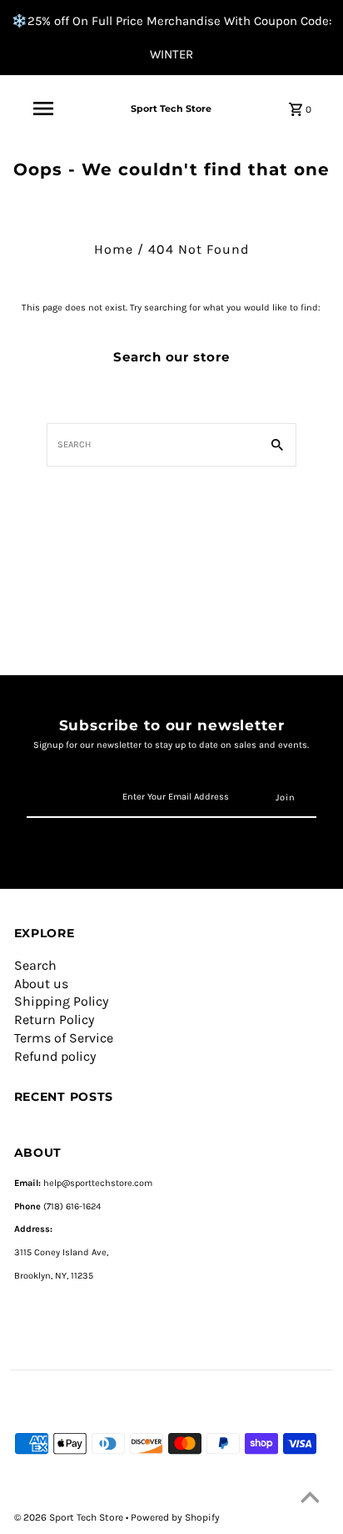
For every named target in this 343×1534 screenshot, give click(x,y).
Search (35, 965)
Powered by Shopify (175, 1517)
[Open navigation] (43, 108)
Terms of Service (63, 1038)
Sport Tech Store (171, 108)
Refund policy (55, 1056)
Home (113, 249)
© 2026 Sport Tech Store (70, 1517)
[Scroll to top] (309, 1500)
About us (41, 984)
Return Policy (54, 1019)
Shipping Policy (61, 1001)
